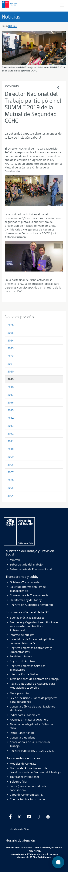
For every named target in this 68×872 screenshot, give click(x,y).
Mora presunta (19, 693)
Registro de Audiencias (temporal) (31, 605)
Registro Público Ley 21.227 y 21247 (32, 751)
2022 (11, 356)
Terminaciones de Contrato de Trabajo (34, 679)
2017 (11, 394)
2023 (11, 348)
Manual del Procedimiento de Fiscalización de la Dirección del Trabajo (35, 770)
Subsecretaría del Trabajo (26, 564)
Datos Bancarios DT (22, 733)
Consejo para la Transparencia (29, 595)
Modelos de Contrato (23, 763)
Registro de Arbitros (22, 661)
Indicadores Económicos (25, 715)
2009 (11, 456)
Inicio (4, 25)
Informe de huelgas (22, 635)
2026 (11, 325)
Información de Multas (24, 674)
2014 (11, 418)
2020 (11, 371)
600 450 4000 (13, 847)
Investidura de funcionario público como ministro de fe (32, 641)
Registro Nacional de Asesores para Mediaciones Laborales (32, 685)
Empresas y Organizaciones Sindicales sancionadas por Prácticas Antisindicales (34, 626)
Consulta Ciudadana (23, 737)
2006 (11, 480)
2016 (11, 402)
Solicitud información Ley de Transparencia (28, 588)
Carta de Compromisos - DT (27, 794)
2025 (11, 332)
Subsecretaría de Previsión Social (31, 569)
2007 (11, 472)
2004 (11, 495)
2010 (11, 449)
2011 (11, 441)
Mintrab (15, 560)
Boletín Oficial (18, 781)
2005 (11, 488)
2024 (11, 340)
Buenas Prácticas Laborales (27, 617)
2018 (11, 387)
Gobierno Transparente (24, 582)
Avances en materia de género (29, 719)
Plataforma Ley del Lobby (26, 600)
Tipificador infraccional (24, 777)
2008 (11, 464)
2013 (11, 425)
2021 (11, 363)
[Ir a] (34, 190)
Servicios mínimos (21, 656)
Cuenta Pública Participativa (27, 799)
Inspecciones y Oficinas (23, 853)
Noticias (12, 25)
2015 (11, 410)
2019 (11, 379)
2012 (11, 433)
